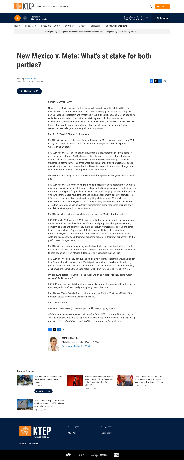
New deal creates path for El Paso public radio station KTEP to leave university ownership (49, 403)
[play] (18, 18)
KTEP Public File (74, 433)
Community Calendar (117, 26)
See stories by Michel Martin (77, 346)
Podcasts (46, 26)
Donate (163, 6)
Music (57, 26)
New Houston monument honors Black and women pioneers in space (48, 379)
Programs (30, 26)
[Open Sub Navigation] (22, 26)
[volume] (25, 18)
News (17, 26)
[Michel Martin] (53, 343)
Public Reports (106, 433)
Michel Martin (30, 78)
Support (69, 26)
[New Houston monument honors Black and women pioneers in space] (25, 380)
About (82, 26)
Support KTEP (73, 427)
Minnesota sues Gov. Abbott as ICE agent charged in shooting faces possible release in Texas (149, 379)
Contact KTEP (106, 427)
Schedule (96, 26)
